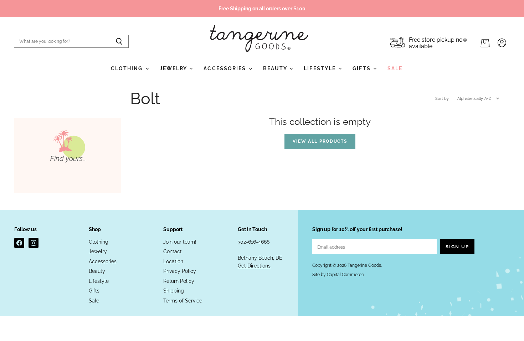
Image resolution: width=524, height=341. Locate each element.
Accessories (226, 68)
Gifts (363, 68)
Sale (394, 68)
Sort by (442, 98)
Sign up (457, 246)
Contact (172, 251)
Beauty (276, 68)
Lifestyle (321, 68)
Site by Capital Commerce (338, 274)
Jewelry (174, 68)
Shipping (173, 291)
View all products (320, 141)
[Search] (119, 41)
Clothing (128, 68)
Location (173, 261)
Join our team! (179, 242)
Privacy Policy (179, 271)
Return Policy (178, 281)
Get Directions (254, 266)
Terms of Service (182, 301)
